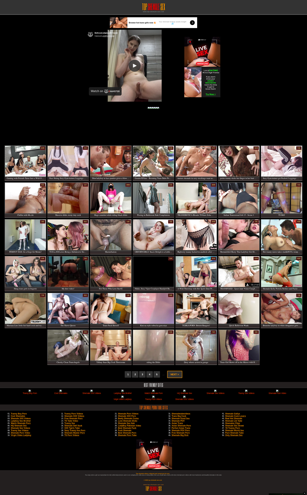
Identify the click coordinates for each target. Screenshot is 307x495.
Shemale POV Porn (181, 430)
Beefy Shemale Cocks (128, 418)
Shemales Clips (232, 423)
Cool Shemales (18, 416)
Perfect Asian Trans (181, 428)
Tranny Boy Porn (19, 414)
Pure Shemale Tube (234, 433)
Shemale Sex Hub (126, 423)
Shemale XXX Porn (127, 416)
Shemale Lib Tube (233, 421)
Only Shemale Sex (233, 435)
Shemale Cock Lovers (235, 416)
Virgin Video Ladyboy (21, 435)
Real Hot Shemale (233, 418)
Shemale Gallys (232, 414)
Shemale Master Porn (74, 433)
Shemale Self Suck (73, 426)
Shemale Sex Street (234, 426)
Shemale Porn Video (20, 433)
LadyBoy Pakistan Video (129, 426)
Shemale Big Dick (180, 435)
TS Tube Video (71, 421)
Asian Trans (177, 423)
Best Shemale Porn (127, 433)
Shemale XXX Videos (21, 418)
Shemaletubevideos (181, 414)
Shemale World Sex (234, 430)
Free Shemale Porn (73, 418)
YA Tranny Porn (232, 428)
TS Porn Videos (71, 435)
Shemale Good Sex (181, 418)
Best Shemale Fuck (127, 428)
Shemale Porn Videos (128, 414)
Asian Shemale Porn (181, 426)
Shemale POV (178, 421)
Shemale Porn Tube (127, 435)
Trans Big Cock (179, 416)
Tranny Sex (69, 423)
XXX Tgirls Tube (72, 428)
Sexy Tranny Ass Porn (74, 430)
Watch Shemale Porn (21, 423)
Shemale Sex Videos (20, 428)
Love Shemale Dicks (127, 421)
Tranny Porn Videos (73, 414)
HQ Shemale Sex (19, 426)
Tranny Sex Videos (19, 430)
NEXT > (175, 374)
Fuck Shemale (124, 430)
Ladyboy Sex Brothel (21, 421)
